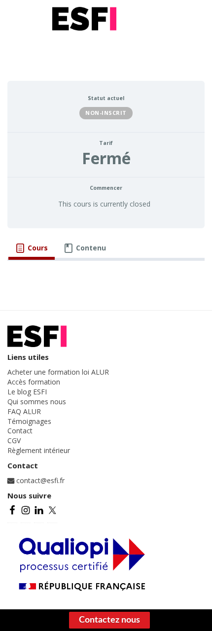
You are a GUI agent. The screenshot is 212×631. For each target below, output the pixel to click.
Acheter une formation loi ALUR (58, 372)
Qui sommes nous (36, 401)
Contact (20, 430)
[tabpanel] (106, 274)
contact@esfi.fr (39, 480)
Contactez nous (109, 620)
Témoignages (29, 421)
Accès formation (33, 381)
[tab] (31, 248)
